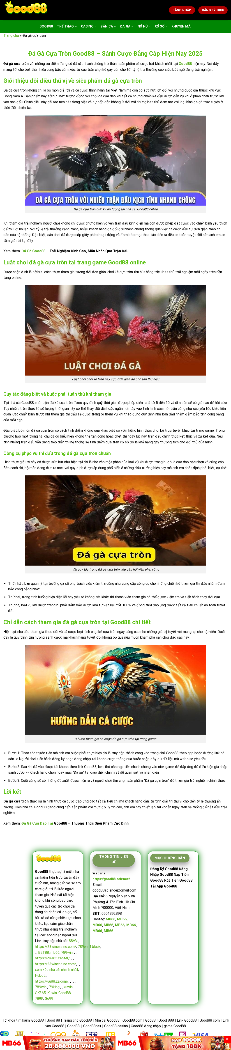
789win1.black (89, 947)
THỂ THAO (65, 26)
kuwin (68, 987)
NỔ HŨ (143, 26)
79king (54, 987)
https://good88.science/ (111, 879)
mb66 (55, 952)
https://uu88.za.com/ (52, 981)
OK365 (40, 993)
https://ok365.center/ (52, 958)
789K (39, 998)
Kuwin (52, 993)
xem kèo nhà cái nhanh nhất (56, 969)
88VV (73, 941)
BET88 (43, 952)
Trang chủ (11, 35)
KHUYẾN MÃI (181, 26)
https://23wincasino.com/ (55, 947)
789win (67, 952)
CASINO (87, 26)
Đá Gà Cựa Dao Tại (37, 823)
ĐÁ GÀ (125, 26)
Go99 (49, 998)
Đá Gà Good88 (33, 251)
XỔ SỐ (159, 26)
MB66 (110, 919)
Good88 (46, 26)
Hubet (40, 975)
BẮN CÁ (107, 26)
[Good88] (26, 10)
